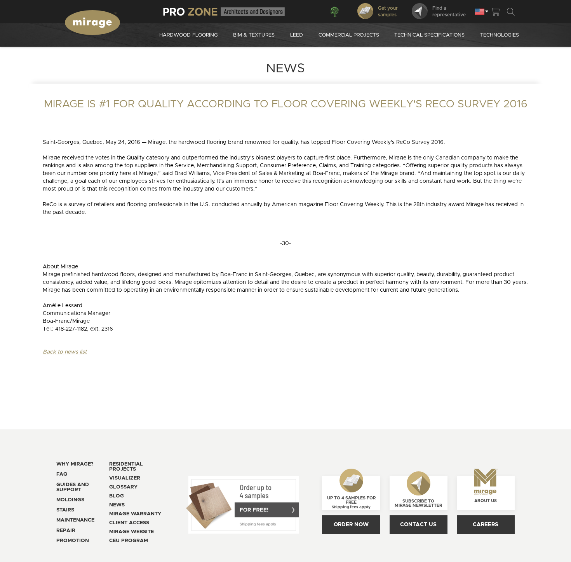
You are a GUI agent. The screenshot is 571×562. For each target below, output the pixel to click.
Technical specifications (429, 35)
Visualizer (124, 478)
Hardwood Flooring (188, 35)
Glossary (123, 487)
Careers (485, 524)
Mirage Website (131, 531)
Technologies (499, 35)
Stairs (65, 510)
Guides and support (72, 487)
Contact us (418, 524)
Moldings (70, 499)
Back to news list (65, 352)
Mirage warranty (135, 513)
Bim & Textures (254, 35)
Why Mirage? (75, 464)
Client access (129, 522)
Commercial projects (349, 35)
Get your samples (388, 11)
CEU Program (128, 540)
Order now (351, 524)
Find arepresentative (449, 11)
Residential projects (126, 467)
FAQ (62, 474)
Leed (296, 35)
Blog (116, 496)
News (117, 505)
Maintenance (75, 520)
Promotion (72, 540)
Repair (65, 530)
